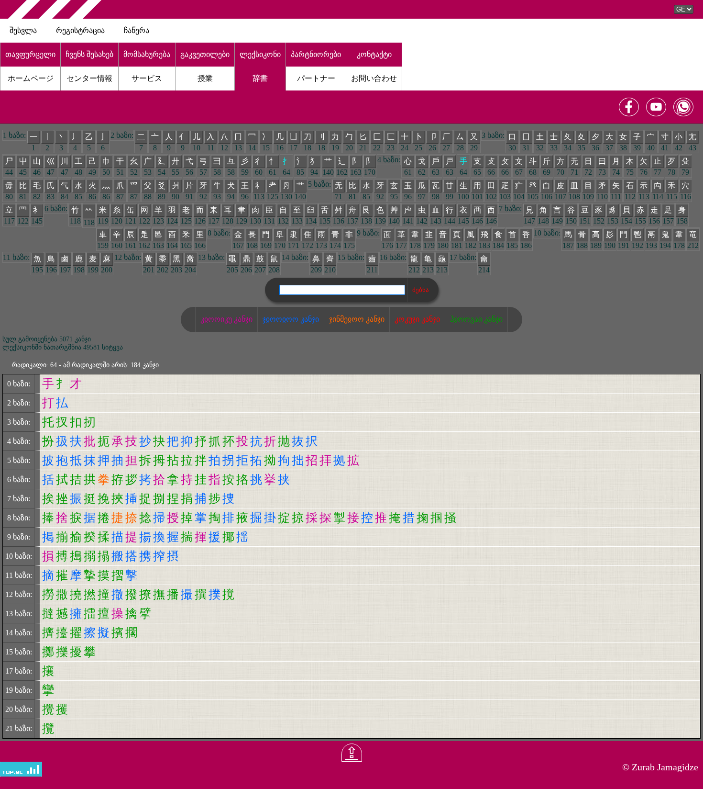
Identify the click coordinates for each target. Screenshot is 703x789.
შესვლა (23, 30)
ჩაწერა (136, 30)
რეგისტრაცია (80, 30)
